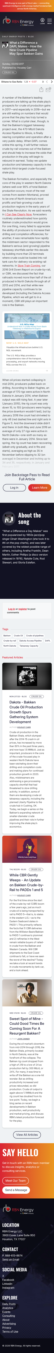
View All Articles (27, 1134)
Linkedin (7, 1283)
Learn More (12, 371)
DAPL (47, 640)
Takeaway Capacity (29, 645)
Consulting (8, 1315)
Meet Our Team (15, 1180)
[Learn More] (27, 326)
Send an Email (10, 1259)
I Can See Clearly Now (18, 214)
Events (6, 1311)
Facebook (8, 1279)
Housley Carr (24, 67)
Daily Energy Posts (13, 36)
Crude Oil (9, 72)
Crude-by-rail (9, 640)
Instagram (8, 1287)
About (6, 1319)
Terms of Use (10, 1331)
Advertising (9, 1323)
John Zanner (23, 1039)
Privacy (6, 1327)
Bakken (7, 635)
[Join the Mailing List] (48, 90)
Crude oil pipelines (34, 635)
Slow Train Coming (29, 265)
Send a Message (16, 1190)
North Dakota (9, 645)
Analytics (7, 1307)
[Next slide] (51, 81)
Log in (14, 487)
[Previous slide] (47, 81)
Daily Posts (9, 1303)
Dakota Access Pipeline (30, 640)
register (22, 608)
